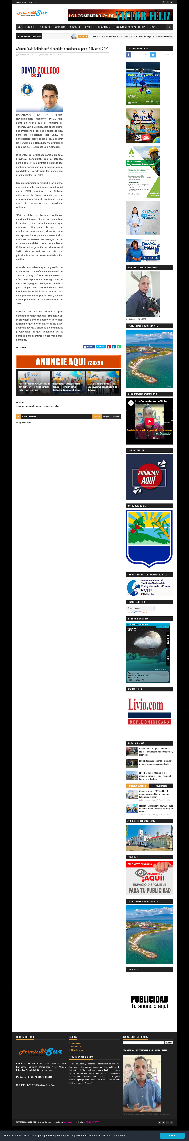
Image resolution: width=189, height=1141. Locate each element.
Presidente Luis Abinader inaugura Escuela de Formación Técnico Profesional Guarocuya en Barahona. (67, 386)
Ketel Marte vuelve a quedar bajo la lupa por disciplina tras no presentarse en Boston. (155, 762)
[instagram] (167, 2)
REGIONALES (45, 27)
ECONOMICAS (104, 27)
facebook (115, 416)
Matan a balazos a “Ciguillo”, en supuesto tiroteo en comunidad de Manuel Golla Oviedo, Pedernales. (156, 751)
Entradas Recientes (137, 786)
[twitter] (171, 2)
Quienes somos (75, 1042)
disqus (106, 416)
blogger (97, 416)
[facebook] (163, 2)
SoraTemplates (68, 1122)
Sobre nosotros (75, 1046)
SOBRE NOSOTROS (21, 2)
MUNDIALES (75, 27)
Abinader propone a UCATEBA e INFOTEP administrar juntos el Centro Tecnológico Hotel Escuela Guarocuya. (103, 36)
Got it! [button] (172, 1135)
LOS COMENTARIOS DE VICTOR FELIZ (129, 27)
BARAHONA (30, 27)
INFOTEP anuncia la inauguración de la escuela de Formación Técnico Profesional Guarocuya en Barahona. (155, 775)
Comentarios (161, 786)
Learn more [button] (119, 1135)
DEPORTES (89, 27)
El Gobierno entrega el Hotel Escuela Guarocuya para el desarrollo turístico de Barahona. (102, 386)
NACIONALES (60, 27)
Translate (144, 611)
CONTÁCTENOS (33, 2)
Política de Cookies (76, 1049)
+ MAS (152, 27)
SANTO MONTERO (92, 1122)
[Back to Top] (171, 1122)
